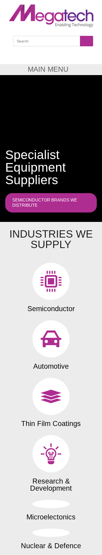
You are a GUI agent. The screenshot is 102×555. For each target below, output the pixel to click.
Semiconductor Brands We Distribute (44, 203)
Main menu (48, 69)
